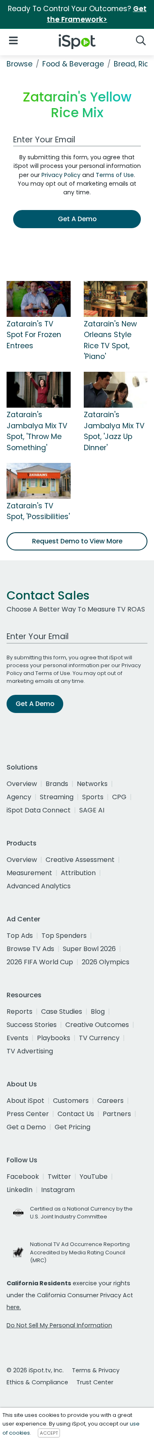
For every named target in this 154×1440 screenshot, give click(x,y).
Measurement (29, 873)
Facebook (23, 1176)
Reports (19, 1011)
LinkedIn (19, 1189)
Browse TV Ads (30, 949)
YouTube (94, 1176)
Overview (22, 783)
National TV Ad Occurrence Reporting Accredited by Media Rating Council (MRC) (80, 1252)
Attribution (78, 873)
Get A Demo (77, 219)
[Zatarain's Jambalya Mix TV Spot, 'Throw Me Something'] (39, 389)
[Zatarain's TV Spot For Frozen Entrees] (39, 298)
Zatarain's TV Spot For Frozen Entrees (34, 335)
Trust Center (94, 1382)
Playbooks (53, 1038)
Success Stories (32, 1024)
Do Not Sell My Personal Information (59, 1325)
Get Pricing (72, 1127)
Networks (92, 783)
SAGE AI (91, 810)
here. (14, 1307)
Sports (92, 797)
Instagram (58, 1189)
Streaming (57, 797)
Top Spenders (64, 935)
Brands (57, 783)
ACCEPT (49, 1433)
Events (17, 1038)
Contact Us (75, 1114)
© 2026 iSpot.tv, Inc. (35, 1370)
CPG (119, 797)
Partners (117, 1114)
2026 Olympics (105, 962)
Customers (71, 1100)
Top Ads (20, 935)
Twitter (59, 1176)
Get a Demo (26, 1127)
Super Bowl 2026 (89, 949)
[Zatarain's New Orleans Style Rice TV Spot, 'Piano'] (116, 298)
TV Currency (99, 1038)
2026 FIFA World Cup (40, 962)
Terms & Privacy (96, 1370)
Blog (98, 1011)
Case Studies (61, 1011)
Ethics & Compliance (37, 1382)
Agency (19, 797)
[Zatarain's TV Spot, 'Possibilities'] (39, 480)
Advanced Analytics (39, 886)
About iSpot (25, 1100)
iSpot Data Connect (39, 810)
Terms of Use (115, 175)
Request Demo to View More (77, 541)
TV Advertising (30, 1051)
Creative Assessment (80, 859)
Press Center (28, 1114)
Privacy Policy (60, 175)
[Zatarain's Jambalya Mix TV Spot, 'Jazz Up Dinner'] (116, 389)
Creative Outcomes (97, 1024)
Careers (110, 1100)
